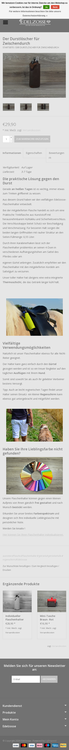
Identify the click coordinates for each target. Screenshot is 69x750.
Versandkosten (32, 130)
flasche (17, 555)
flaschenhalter (30, 555)
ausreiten (7, 555)
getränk (42, 555)
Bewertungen (56, 155)
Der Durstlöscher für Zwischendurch (37, 47)
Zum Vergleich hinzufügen (45, 566)
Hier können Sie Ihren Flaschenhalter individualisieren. (33, 534)
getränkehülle (55, 555)
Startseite (8, 47)
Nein (55, 7)
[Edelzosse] (40, 22)
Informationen (12, 153)
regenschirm (9, 559)
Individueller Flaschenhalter (14, 617)
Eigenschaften (34, 153)
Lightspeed (50, 740)
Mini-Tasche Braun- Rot (47, 617)
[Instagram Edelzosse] (38, 690)
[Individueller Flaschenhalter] (17, 601)
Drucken (7, 569)
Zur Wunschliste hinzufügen (16, 566)
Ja (46, 7)
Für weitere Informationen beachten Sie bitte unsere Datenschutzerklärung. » (35, 13)
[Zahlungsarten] (15, 745)
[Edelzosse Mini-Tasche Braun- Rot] (51, 601)
